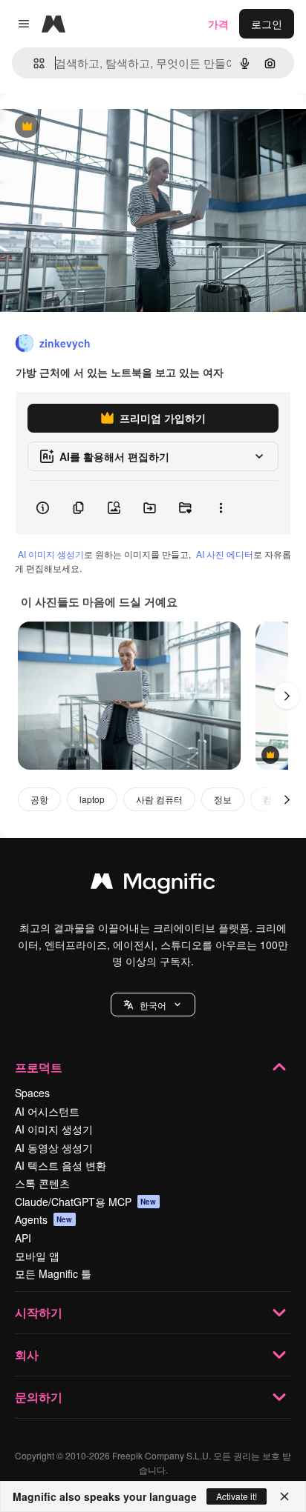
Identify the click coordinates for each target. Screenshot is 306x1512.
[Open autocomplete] (33, 63)
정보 (223, 799)
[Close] (284, 1496)
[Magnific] (153, 884)
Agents (44, 1219)
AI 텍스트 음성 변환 (60, 1165)
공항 (39, 799)
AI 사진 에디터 (224, 553)
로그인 (266, 23)
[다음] (286, 696)
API (23, 1237)
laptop (92, 799)
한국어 (153, 1005)
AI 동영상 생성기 (54, 1147)
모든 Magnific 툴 (53, 1273)
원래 (85, 127)
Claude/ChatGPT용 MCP (86, 1201)
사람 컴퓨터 (159, 799)
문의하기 (38, 1396)
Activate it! (236, 1496)
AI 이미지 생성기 (51, 553)
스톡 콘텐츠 (42, 1183)
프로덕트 (38, 1067)
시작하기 (38, 1312)
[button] (153, 1004)
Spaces (32, 1092)
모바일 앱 (37, 1255)
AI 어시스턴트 (47, 1111)
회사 (27, 1354)
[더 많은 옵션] (220, 507)
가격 (218, 23)
